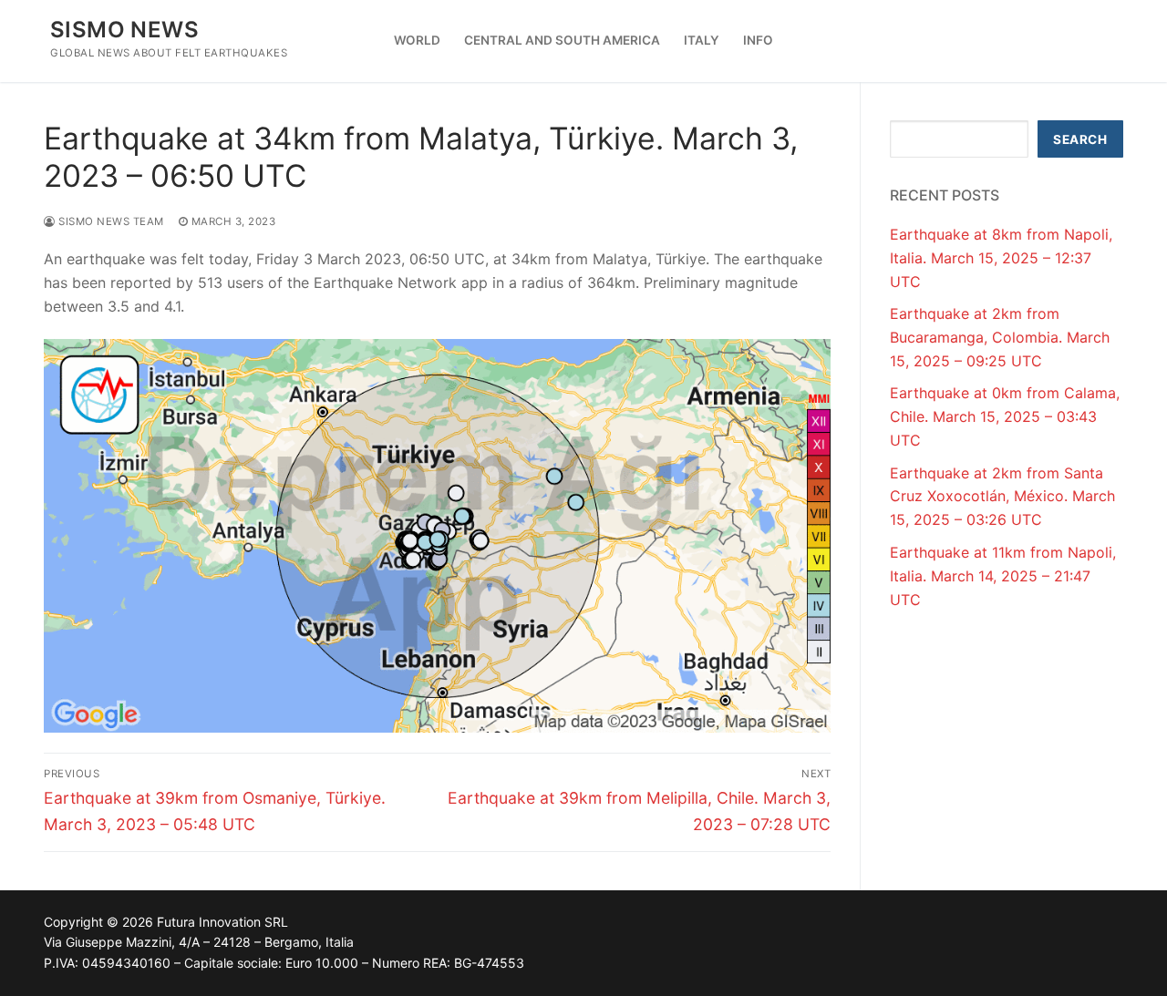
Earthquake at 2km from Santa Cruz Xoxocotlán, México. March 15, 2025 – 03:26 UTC (1002, 496)
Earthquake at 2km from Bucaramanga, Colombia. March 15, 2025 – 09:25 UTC (1000, 337)
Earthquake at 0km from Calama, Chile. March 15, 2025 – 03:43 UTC (1005, 416)
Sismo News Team (110, 221)
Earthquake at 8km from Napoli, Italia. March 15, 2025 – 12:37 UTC (1001, 258)
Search (1080, 139)
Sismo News (124, 29)
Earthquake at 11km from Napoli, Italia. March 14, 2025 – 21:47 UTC (1003, 576)
